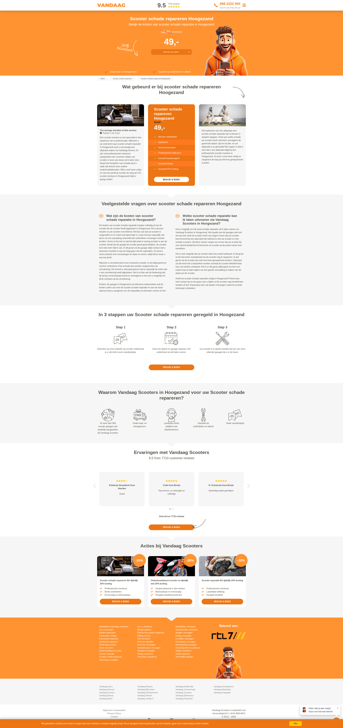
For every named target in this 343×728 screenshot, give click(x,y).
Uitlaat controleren (183, 651)
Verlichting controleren (147, 657)
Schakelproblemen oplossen (188, 648)
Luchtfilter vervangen (185, 639)
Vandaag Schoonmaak (185, 689)
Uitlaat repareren (183, 654)
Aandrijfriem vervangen (186, 626)
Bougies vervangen (184, 632)
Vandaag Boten (105, 698)
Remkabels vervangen (185, 642)
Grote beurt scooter (107, 645)
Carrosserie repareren (108, 639)
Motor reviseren (106, 648)
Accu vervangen (106, 630)
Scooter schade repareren (110, 657)
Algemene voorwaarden (114, 710)
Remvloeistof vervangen (186, 645)
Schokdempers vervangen (149, 648)
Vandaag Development (224, 686)
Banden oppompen (107, 632)
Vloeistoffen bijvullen (184, 657)
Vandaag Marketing (222, 689)
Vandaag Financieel (184, 698)
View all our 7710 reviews (171, 516)
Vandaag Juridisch (145, 698)
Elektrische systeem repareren (150, 632)
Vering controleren (145, 654)
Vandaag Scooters (184, 692)
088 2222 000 (230, 3)
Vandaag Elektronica (184, 695)
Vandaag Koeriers (107, 692)
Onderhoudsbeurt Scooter (110, 651)
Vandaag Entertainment (147, 692)
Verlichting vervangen (108, 660)
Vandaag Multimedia (184, 686)
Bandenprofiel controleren (187, 630)
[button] (100, 216)
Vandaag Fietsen (144, 695)
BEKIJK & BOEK (171, 179)
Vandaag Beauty (106, 695)
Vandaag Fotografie (222, 692)
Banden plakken (144, 630)
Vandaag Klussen (106, 689)
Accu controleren (144, 626)
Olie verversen (143, 639)
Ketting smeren (144, 636)
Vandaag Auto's (106, 686)
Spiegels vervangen (146, 651)
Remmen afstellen (145, 642)
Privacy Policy (114, 713)
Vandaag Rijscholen (146, 689)
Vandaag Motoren (145, 686)
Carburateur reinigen (108, 636)
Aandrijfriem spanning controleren (113, 626)
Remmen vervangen (146, 645)
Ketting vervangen (183, 636)
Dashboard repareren (108, 642)
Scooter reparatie (106, 654)
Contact (114, 717)
